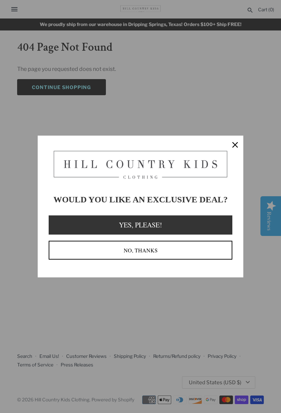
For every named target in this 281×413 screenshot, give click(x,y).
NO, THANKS (141, 250)
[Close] (235, 144)
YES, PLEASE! (140, 224)
